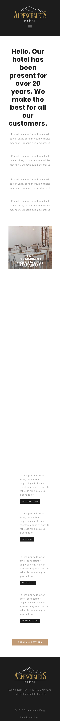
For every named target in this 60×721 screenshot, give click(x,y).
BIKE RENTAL (28, 583)
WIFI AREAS (27, 539)
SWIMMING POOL (30, 621)
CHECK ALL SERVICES (30, 642)
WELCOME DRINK (30, 501)
